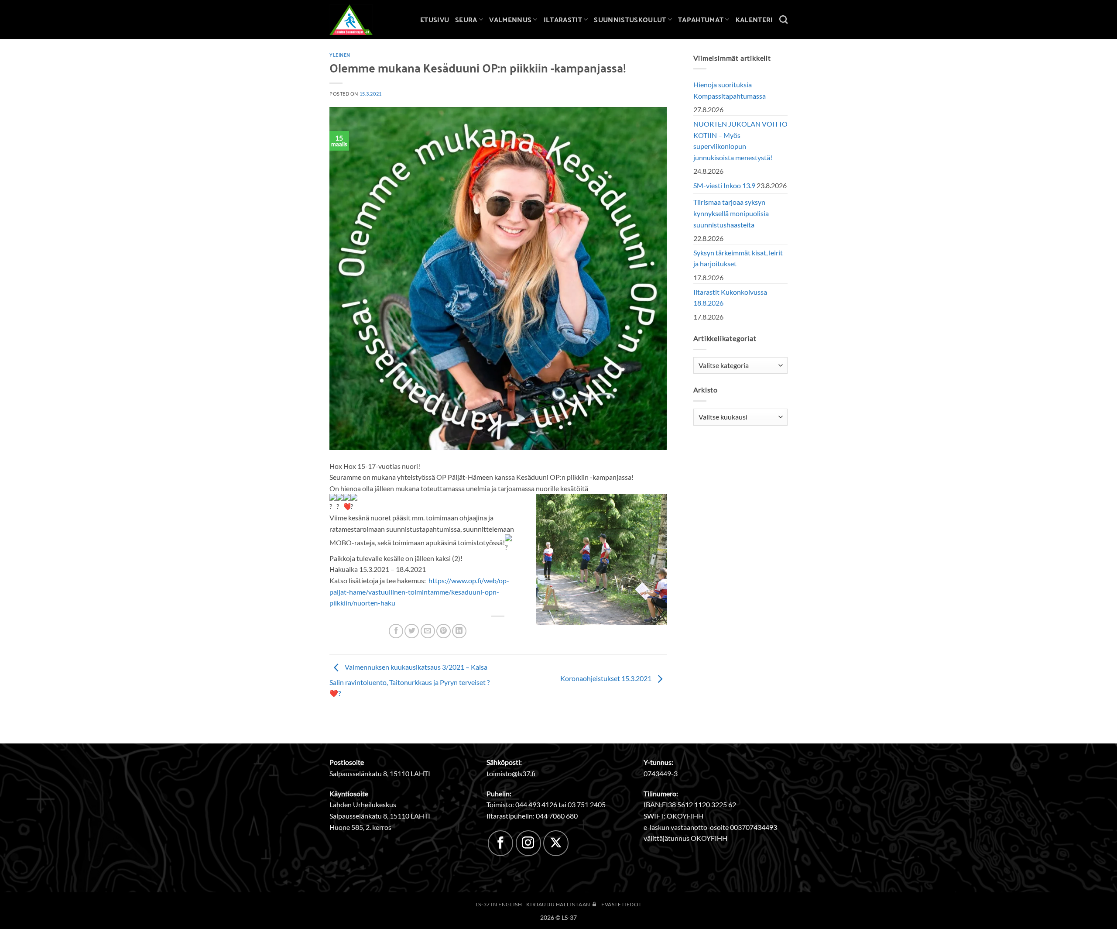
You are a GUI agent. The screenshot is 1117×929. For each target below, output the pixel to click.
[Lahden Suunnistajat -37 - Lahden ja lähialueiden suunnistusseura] (357, 19)
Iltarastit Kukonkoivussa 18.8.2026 (730, 297)
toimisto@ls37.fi (511, 773)
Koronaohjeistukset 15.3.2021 (606, 678)
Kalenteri (754, 19)
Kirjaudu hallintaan (558, 904)
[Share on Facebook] (396, 631)
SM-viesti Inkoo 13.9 (724, 185)
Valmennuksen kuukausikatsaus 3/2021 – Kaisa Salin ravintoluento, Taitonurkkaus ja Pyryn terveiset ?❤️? (409, 680)
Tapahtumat (700, 19)
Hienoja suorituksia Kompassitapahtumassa (729, 90)
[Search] (783, 19)
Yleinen (339, 54)
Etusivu (434, 19)
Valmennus (510, 19)
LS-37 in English (499, 904)
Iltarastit (563, 19)
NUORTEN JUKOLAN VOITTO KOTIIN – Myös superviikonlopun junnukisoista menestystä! (740, 141)
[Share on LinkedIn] (459, 631)
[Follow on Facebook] (500, 843)
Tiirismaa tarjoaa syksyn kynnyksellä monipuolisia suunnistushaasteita (731, 213)
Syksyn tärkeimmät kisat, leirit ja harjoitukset (738, 258)
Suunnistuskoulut (630, 19)
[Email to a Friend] (428, 631)
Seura (466, 19)
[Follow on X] (556, 843)
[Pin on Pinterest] (443, 631)
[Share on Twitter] (411, 631)
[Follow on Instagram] (528, 843)
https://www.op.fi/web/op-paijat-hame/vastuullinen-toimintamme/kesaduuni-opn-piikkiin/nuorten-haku (419, 591)
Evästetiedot (621, 904)
